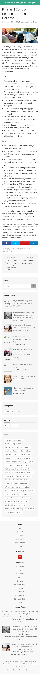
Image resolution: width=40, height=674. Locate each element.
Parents (31, 491)
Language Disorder (21, 483)
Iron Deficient (9, 480)
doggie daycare (28, 462)
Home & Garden (21, 584)
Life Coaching (9, 487)
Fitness (21, 574)
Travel (13, 249)
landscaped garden (22, 480)
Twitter (20, 535)
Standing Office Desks (12, 505)
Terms (15, 670)
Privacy (21, 670)
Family (21, 570)
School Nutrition (20, 543)
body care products (11, 447)
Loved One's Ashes (22, 487)
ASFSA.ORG (19, 661)
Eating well (18, 465)
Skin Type (24, 501)
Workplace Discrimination (13, 512)
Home (21, 528)
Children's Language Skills (21, 454)
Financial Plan (25, 469)
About (21, 532)
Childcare (8, 454)
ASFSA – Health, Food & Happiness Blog (21, 2)
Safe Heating (26, 498)
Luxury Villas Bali (30, 60)
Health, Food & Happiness (28, 22)
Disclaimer (29, 670)
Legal (21, 588)
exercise (26, 465)
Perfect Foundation (11, 494)
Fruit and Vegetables (18, 473)
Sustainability (21, 599)
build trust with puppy (12, 451)
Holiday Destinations (24, 476)
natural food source (11, 491)
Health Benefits (10, 476)
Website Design (10, 509)
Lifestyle (21, 592)
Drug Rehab (9, 465)
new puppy (23, 491)
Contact (20, 546)
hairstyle (30, 473)
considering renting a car (27, 49)
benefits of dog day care (13, 444)
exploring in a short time (26, 227)
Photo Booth (24, 494)
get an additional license (26, 203)
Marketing (21, 595)
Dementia (18, 458)
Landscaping (9, 483)
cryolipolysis (9, 458)
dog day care (16, 462)
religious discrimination (12, 498)
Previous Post (12, 264)
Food (21, 577)
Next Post (27, 260)
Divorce (7, 462)
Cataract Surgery (26, 451)
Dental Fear (27, 458)
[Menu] (3, 3)
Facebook (20, 539)
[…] (21, 621)
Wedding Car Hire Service (25, 509)
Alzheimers (8, 440)
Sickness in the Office (12, 501)
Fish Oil (7, 473)
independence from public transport (18, 84)
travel (10, 251)
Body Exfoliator (25, 447)
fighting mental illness (12, 469)
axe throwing (18, 440)
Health (21, 581)
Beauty (21, 566)
